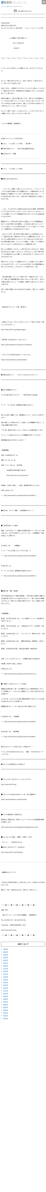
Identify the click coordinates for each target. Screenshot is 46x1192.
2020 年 (5, 965)
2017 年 (5, 974)
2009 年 (5, 996)
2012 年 (5, 988)
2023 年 (5, 957)
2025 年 (5, 952)
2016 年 (5, 977)
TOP (2, 6)
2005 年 (5, 1007)
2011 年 (5, 990)
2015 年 (5, 979)
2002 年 (5, 1015)
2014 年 (5, 982)
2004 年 (5, 1010)
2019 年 (5, 968)
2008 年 (5, 999)
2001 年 (5, 1018)
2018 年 (5, 971)
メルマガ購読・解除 (8, 6)
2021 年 (5, 963)
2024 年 (5, 954)
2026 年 (5, 949)
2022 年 (5, 960)
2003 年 (5, 1012)
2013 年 (5, 985)
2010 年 (5, 993)
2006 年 (5, 1004)
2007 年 (5, 1001)
